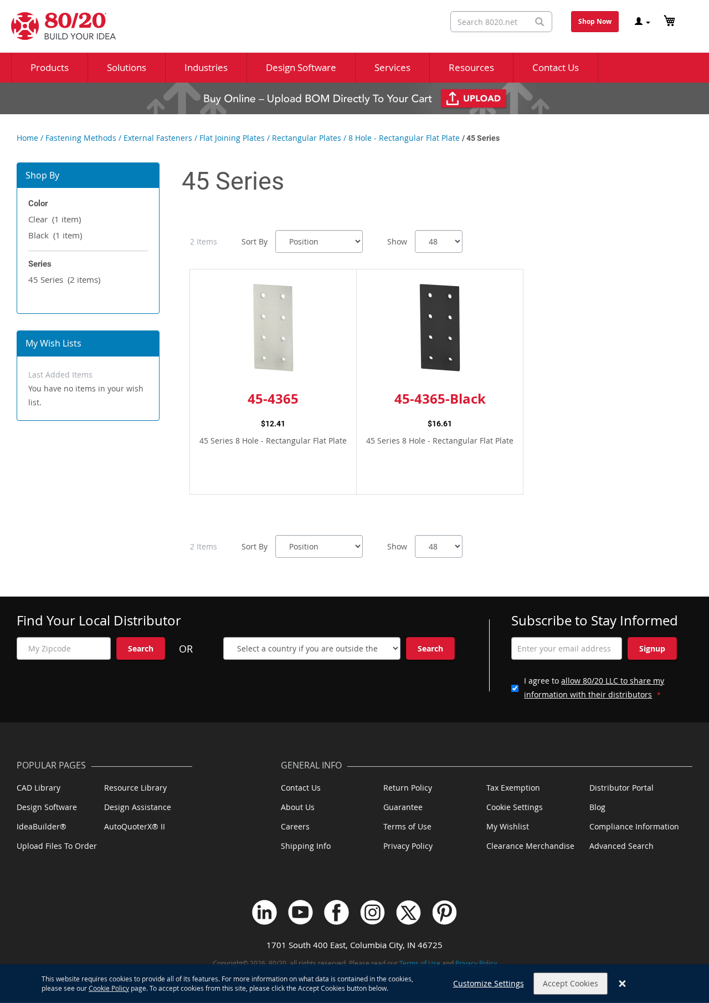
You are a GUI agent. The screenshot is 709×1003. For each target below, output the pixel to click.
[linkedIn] (264, 912)
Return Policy (407, 787)
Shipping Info (306, 846)
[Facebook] (336, 912)
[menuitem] (49, 68)
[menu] (354, 68)
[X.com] (408, 912)
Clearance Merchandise (530, 846)
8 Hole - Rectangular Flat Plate (404, 138)
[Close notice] (622, 984)
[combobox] (501, 21)
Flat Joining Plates (232, 138)
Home (27, 138)
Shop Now (595, 21)
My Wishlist (507, 826)
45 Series (64, 279)
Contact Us (301, 787)
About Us (298, 807)
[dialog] (354, 983)
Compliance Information (634, 826)
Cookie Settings (514, 807)
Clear (54, 219)
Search (140, 648)
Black (55, 235)
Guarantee (403, 807)
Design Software (47, 807)
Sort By (255, 241)
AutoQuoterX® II (134, 826)
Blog (597, 807)
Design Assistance (137, 807)
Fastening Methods (80, 138)
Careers (295, 826)
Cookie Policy (109, 988)
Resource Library (135, 787)
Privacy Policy (408, 846)
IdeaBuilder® (41, 826)
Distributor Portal (621, 787)
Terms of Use (407, 826)
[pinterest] (444, 912)
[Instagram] (372, 912)
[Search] (539, 22)
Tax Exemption (513, 787)
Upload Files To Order (57, 846)
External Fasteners (158, 138)
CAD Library (38, 787)
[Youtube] (300, 912)
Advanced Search (621, 846)
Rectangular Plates (306, 138)
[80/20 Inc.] (58, 26)
